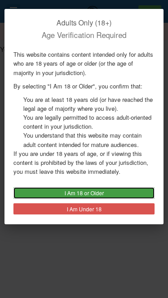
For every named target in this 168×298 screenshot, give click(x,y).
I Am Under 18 (84, 209)
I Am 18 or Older (84, 193)
